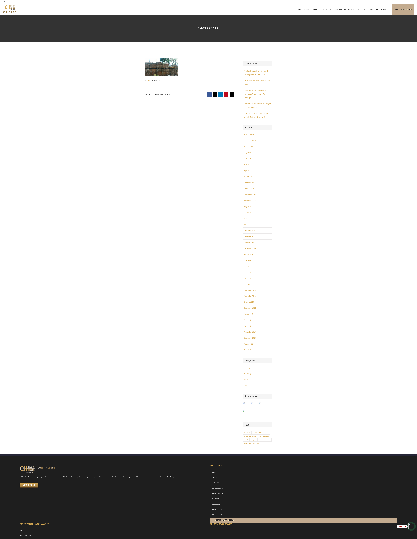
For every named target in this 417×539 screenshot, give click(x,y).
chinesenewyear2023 (251, 444)
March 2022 (248, 284)
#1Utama (247, 432)
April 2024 (247, 171)
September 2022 (250, 248)
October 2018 (249, 302)
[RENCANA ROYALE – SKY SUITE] (246, 413)
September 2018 (250, 308)
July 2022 (247, 260)
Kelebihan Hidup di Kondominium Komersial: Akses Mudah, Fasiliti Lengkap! (255, 94)
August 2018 (248, 314)
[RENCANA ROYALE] (262, 404)
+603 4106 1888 (25, 535)
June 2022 (248, 266)
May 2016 (247, 350)
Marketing (247, 374)
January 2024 (249, 189)
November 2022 (250, 236)
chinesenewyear (264, 440)
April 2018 (247, 326)
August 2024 (248, 147)
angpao (253, 440)
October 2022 (249, 242)
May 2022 (247, 272)
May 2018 (247, 320)
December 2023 (250, 195)
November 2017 (250, 332)
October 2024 (249, 135)
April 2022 (247, 278)
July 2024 (247, 153)
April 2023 (247, 224)
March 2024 (248, 177)
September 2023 (250, 201)
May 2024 (247, 165)
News (246, 380)
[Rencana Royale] (246, 406)
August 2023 (248, 207)
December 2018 (250, 290)
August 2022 (248, 254)
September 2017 (250, 338)
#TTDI (246, 440)
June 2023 (248, 212)
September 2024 (250, 141)
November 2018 (250, 296)
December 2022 (250, 230)
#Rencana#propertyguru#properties (256, 436)
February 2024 (249, 183)
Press (246, 386)
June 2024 (248, 159)
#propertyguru (258, 432)
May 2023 (247, 218)
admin (149, 80)
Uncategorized (249, 368)
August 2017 (248, 344)
